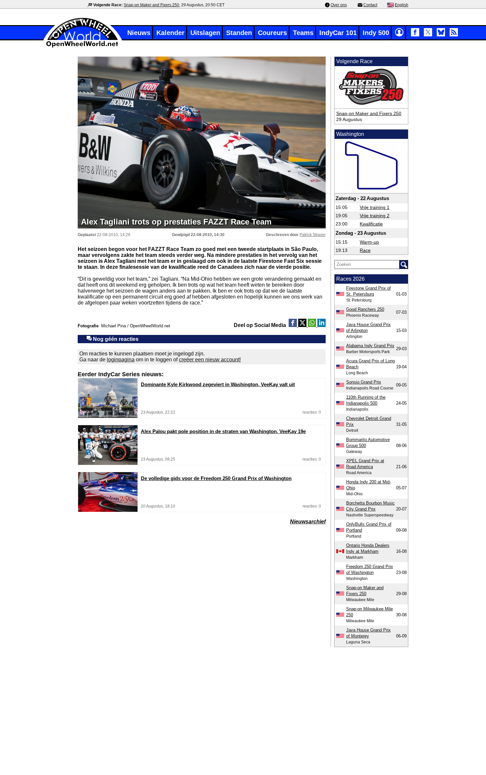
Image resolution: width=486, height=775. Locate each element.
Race (365, 250)
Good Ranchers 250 (365, 309)
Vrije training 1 (374, 207)
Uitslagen (205, 32)
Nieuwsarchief (308, 521)
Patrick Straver (313, 234)
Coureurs (272, 32)
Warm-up (369, 242)
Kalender (170, 32)
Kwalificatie (371, 223)
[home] (82, 47)
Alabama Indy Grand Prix (370, 345)
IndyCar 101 (338, 32)
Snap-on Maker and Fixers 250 (151, 5)
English (401, 5)
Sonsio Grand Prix (363, 382)
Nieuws (138, 32)
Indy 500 (376, 32)
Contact (370, 5)
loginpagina (121, 359)
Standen (239, 32)
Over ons (339, 5)
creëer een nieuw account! (210, 359)
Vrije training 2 (374, 215)
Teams (303, 32)
